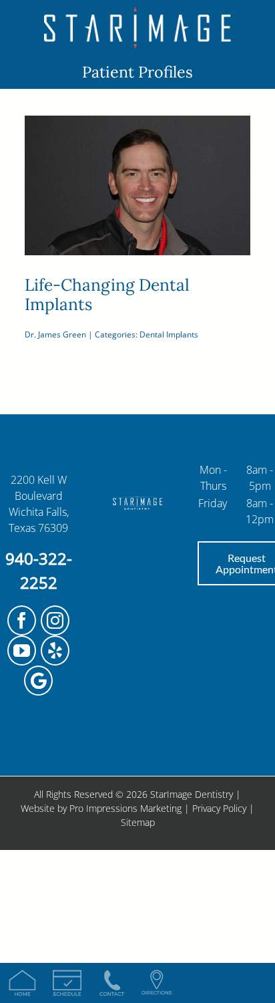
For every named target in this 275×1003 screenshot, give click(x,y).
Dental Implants (169, 334)
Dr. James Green (55, 334)
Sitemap (138, 822)
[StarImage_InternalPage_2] (137, 12)
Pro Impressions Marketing (125, 808)
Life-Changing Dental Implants (107, 294)
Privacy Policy (219, 808)
